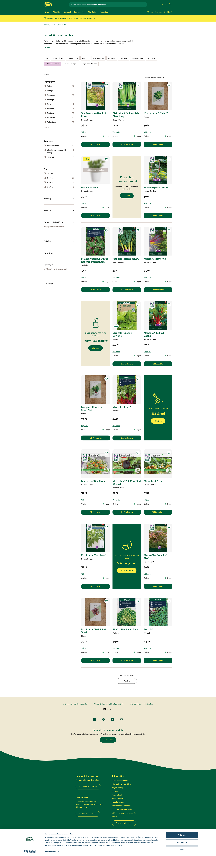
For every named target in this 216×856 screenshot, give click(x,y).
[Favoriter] (162, 4)
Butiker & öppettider (87, 814)
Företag (150, 12)
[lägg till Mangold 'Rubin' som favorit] (138, 379)
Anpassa (180, 842)
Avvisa (181, 850)
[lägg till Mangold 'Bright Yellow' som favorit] (138, 230)
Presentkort (117, 795)
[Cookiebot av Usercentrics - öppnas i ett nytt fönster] (30, 851)
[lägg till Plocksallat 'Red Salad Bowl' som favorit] (106, 601)
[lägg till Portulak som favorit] (169, 601)
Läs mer (47, 47)
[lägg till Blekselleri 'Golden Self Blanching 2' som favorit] (138, 85)
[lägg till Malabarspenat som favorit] (106, 159)
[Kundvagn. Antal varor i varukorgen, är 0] (170, 4)
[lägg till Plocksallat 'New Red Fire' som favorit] (169, 527)
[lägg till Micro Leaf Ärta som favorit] (169, 453)
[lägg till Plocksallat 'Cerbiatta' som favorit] (106, 527)
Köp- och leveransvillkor (121, 784)
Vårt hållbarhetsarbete (121, 805)
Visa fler (47, 128)
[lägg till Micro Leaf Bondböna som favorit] (106, 453)
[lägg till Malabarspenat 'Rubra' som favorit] (169, 159)
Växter (46, 25)
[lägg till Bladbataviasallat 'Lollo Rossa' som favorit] (106, 85)
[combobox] (110, 4)
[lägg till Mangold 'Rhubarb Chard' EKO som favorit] (106, 379)
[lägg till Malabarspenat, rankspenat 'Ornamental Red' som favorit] (106, 230)
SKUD (114, 816)
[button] (59, 198)
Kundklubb (158, 12)
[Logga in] (166, 4)
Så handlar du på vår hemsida (124, 813)
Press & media (117, 798)
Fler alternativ (50, 852)
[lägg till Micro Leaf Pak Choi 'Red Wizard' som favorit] (138, 453)
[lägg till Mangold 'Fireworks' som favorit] (169, 230)
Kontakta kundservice (88, 787)
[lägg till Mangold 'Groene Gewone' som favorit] (138, 305)
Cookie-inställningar (124, 823)
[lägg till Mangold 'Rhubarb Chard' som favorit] (169, 305)
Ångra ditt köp (117, 788)
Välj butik (169, 12)
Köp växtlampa (127, 571)
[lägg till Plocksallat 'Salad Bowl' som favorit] (138, 601)
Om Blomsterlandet (120, 780)
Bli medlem (108, 740)
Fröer (53, 25)
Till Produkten (100, 145)
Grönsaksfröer (62, 25)
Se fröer (127, 196)
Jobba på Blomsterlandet (122, 809)
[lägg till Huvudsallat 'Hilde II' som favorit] (169, 85)
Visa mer (95, 348)
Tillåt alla (181, 835)
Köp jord (158, 421)
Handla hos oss (118, 802)
